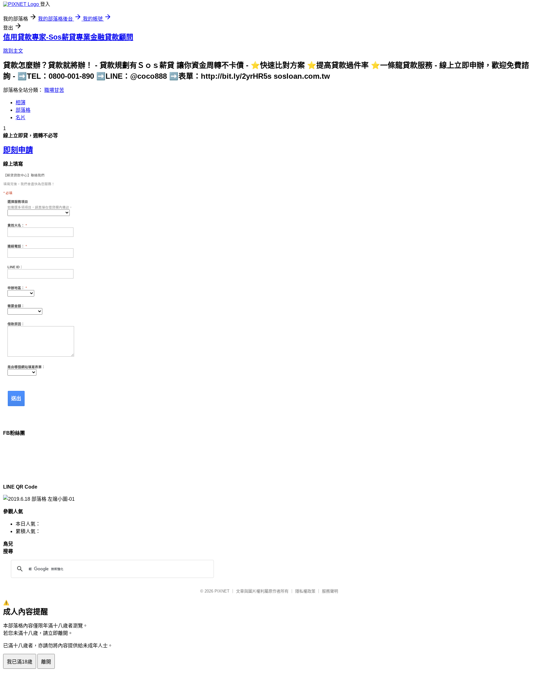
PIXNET (222, 591)
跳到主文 (13, 51)
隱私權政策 (305, 591)
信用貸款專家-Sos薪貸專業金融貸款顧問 (68, 37)
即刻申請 (18, 150)
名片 (21, 117)
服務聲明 (330, 591)
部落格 (23, 110)
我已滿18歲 (19, 661)
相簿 (21, 102)
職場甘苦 (54, 90)
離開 (46, 661)
